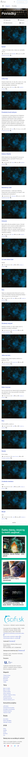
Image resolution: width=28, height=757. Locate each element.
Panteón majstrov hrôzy (9, 695)
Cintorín (4, 221)
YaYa (13, 395)
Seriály (5, 730)
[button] (14, 2)
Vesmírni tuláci (7, 712)
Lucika (13, 517)
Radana (13, 162)
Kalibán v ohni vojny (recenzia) (11, 579)
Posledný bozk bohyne (9, 112)
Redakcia (21, 650)
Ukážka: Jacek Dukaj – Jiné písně (13, 555)
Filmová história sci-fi (8, 699)
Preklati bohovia (7, 711)
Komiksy (5, 733)
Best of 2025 (6, 688)
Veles (13, 264)
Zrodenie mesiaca (7, 481)
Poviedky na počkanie (6, 331)
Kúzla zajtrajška (7, 720)
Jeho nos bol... (6, 355)
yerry (13, 128)
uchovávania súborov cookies (11, 638)
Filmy (4, 728)
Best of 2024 (6, 690)
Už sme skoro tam (7, 259)
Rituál (3, 512)
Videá (4, 682)
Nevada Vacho (15, 362)
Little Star (5, 79)
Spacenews (6, 677)
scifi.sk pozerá (7, 696)
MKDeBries (14, 53)
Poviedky (5, 680)
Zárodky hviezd (7, 722)
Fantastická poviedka (8, 707)
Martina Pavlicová (15, 456)
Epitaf (4, 47)
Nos (3, 290)
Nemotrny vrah (6, 187)
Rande (4, 451)
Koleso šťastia (6, 154)
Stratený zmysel (7, 323)
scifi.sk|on (5, 706)
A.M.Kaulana (13, 196)
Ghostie (12, 234)
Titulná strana (6, 675)
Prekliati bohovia (7, 698)
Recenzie (5, 678)
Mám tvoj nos (6, 387)
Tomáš (13, 426)
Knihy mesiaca (7, 693)
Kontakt (12, 641)
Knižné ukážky (7, 691)
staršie (14, 522)
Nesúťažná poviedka (6, 55)
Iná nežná (5, 719)
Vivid (13, 486)
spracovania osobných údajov (11, 636)
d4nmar (13, 87)
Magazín (8, 6)
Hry (4, 735)
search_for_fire (15, 330)
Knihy (4, 732)
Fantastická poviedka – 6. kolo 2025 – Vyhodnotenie (13, 604)
